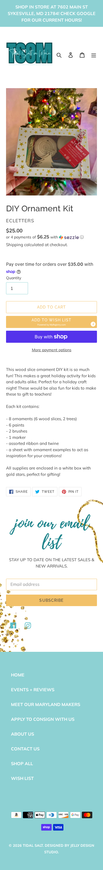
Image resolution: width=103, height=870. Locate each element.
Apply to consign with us (42, 719)
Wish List (22, 778)
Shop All (22, 763)
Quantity (13, 277)
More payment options (51, 349)
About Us (22, 734)
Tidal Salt (33, 845)
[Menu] (93, 54)
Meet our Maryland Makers (45, 704)
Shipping (14, 244)
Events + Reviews (32, 689)
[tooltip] (93, 324)
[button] (45, 237)
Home (17, 675)
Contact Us (25, 748)
